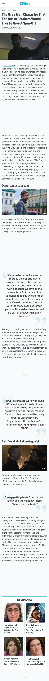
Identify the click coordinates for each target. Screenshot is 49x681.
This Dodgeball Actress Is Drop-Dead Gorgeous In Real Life (35, 661)
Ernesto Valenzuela (12, 27)
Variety (8, 222)
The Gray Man (9, 65)
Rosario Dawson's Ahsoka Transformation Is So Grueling (35, 629)
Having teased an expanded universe (25, 84)
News (4, 10)
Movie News (13, 10)
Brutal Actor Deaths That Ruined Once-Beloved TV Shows (12, 661)
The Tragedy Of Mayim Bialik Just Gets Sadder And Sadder (11, 629)
